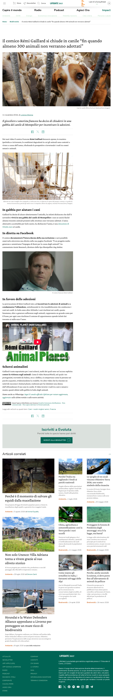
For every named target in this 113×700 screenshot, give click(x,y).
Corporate (7, 680)
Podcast (59, 10)
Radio (37, 10)
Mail (32, 670)
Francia (53, 409)
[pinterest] (69, 686)
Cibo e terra (87, 16)
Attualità (6, 657)
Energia (29, 16)
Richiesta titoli (8, 677)
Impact (106, 10)
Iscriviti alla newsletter (54, 440)
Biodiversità (63, 550)
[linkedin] (87, 686)
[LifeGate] (56, 3)
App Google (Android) (11, 667)
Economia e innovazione (47, 16)
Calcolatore (7, 684)
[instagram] (82, 686)
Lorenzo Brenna (27, 115)
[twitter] (64, 686)
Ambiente (6, 16)
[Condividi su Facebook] (32, 132)
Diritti (18, 16)
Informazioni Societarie (41, 677)
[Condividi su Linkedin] (43, 132)
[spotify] (73, 686)
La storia (35, 667)
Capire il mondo (12, 10)
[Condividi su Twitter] (37, 132)
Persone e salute (104, 16)
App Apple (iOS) (8, 663)
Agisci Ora (83, 10)
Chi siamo (35, 663)
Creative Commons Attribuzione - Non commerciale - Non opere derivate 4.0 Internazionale (38, 404)
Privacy (34, 674)
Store (19, 3)
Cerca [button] (43, 3)
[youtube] (78, 686)
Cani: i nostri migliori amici (38, 409)
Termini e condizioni (39, 680)
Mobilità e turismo (70, 16)
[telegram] (91, 686)
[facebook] (60, 686)
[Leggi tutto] (109, 454)
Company (34, 657)
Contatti (34, 660)
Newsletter (31, 3)
